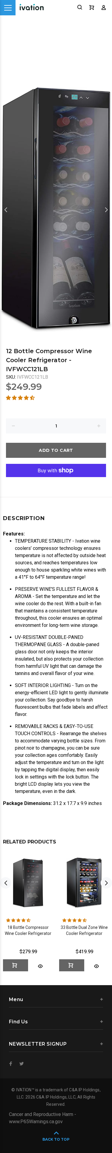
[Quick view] (40, 966)
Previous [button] (5, 209)
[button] (21, 398)
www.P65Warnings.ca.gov (36, 1121)
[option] (56, 209)
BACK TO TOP (56, 1139)
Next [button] (106, 209)
